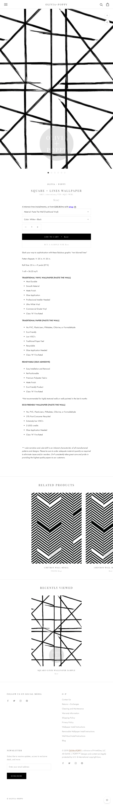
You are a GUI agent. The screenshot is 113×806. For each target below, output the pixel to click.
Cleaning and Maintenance (73, 708)
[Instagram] (20, 700)
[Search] (101, 4)
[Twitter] (14, 700)
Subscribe (16, 776)
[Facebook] (8, 700)
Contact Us (66, 699)
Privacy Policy (67, 722)
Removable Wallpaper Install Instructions (78, 731)
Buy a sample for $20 (56, 244)
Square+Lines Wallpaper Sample (57, 670)
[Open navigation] (5, 4)
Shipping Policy (68, 717)
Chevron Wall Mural (56, 567)
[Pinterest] (27, 700)
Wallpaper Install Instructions (73, 727)
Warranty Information (70, 713)
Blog (64, 740)
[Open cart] (107, 4)
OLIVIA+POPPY (75, 750)
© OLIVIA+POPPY (15, 799)
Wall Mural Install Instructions (73, 736)
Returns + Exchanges (70, 704)
